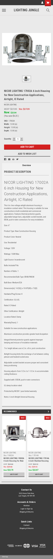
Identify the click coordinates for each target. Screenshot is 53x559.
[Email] (9, 159)
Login (23, 509)
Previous (45, 412)
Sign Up (29, 509)
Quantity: (7, 139)
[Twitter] (17, 159)
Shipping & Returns (27, 512)
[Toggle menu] (4, 10)
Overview (26, 165)
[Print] (13, 159)
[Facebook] (5, 159)
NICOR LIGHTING (10, 453)
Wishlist (27, 506)
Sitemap (5, 557)
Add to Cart (14, 474)
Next (49, 412)
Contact (26, 525)
